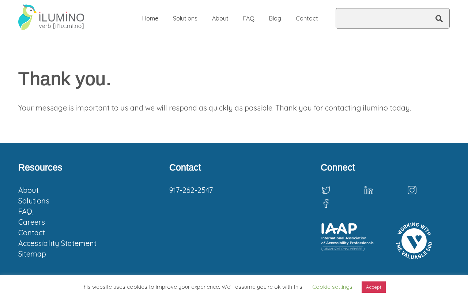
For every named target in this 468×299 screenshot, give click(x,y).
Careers (31, 222)
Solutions (33, 200)
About (28, 190)
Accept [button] (373, 287)
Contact (31, 232)
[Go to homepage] (51, 18)
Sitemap (32, 253)
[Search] (439, 18)
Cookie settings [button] (332, 286)
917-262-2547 (191, 190)
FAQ (25, 211)
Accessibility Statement (57, 243)
